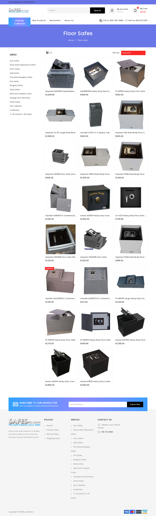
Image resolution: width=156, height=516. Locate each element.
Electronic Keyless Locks (21, 93)
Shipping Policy (53, 438)
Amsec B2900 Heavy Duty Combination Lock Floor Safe (106, 215)
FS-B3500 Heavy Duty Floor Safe (60, 340)
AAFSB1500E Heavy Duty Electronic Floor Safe (101, 91)
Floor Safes (15, 69)
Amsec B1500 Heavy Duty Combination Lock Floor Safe (106, 381)
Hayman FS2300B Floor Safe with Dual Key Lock (67, 257)
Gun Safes (14, 61)
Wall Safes (14, 73)
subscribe (135, 404)
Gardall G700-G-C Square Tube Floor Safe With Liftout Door (108, 132)
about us (69, 20)
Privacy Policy (53, 430)
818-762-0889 (116, 20)
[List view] (51, 52)
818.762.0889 (107, 432)
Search (50, 425)
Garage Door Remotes (20, 98)
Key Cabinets (16, 106)
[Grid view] (47, 52)
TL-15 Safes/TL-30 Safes (21, 114)
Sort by (116, 52)
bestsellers (55, 20)
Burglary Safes (16, 85)
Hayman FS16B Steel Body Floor (130, 174)
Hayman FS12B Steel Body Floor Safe (132, 257)
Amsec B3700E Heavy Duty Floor (130, 340)
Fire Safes (14, 81)
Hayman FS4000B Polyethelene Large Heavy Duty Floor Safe (73, 91)
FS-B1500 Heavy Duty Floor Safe (130, 91)
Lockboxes (14, 110)
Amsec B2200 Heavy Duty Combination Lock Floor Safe (71, 381)
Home (71, 40)
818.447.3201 (141, 20)
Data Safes (15, 89)
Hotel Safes (15, 102)
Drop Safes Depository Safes (23, 65)
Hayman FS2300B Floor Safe (93, 257)
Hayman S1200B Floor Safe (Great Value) (64, 174)
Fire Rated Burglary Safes (21, 77)
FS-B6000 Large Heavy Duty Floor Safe (133, 298)
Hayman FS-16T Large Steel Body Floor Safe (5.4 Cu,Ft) (71, 132)
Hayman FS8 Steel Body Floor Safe (131, 132)
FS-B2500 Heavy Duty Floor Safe (95, 340)
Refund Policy (53, 434)
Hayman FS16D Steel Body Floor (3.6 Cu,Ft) (100, 174)
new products (39, 20)
